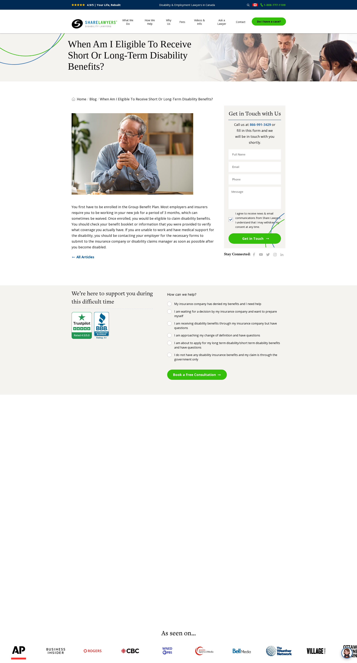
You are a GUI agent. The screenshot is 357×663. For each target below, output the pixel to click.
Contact (240, 22)
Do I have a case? (269, 21)
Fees (182, 22)
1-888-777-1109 (274, 5)
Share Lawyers (83, 28)
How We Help (150, 22)
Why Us (168, 22)
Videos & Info (199, 22)
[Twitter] (268, 254)
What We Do (127, 22)
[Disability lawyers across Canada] (255, 5)
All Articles (85, 257)
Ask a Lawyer (221, 22)
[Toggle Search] (248, 5)
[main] (178, 329)
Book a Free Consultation (194, 374)
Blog (93, 99)
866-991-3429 (260, 124)
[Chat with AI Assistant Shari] (347, 653)
